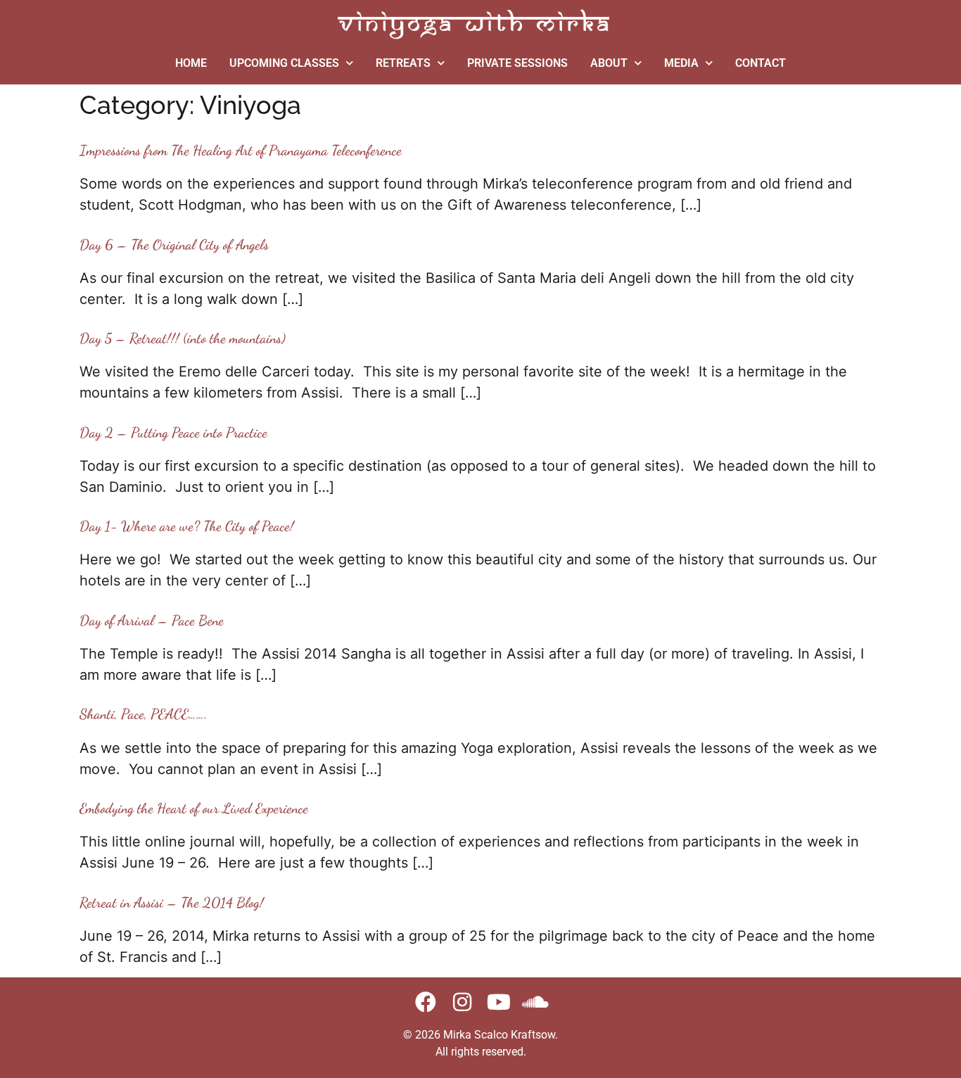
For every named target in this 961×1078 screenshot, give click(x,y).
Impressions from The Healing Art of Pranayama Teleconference (240, 150)
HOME (191, 63)
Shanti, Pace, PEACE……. (143, 714)
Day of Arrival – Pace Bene (151, 620)
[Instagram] (462, 1002)
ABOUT (609, 63)
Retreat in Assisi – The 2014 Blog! (171, 902)
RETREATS (403, 63)
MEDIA (681, 63)
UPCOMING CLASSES (284, 63)
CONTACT (760, 63)
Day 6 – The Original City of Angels (174, 244)
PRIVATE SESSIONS (517, 63)
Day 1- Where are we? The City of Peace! (186, 526)
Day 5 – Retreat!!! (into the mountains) (182, 338)
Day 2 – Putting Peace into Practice (173, 432)
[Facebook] (425, 1002)
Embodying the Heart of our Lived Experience (193, 808)
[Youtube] (498, 1002)
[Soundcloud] (535, 1002)
